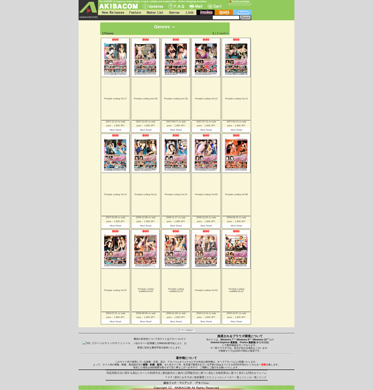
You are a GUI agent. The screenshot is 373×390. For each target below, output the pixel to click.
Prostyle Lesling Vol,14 (206, 98)
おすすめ (187, 377)
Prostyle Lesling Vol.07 (115, 290)
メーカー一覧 (231, 377)
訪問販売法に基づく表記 (199, 372)
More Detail (115, 130)
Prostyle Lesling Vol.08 (236, 194)
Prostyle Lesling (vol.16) (146, 98)
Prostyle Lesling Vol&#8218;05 (176, 290)
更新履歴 (199, 377)
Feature (135, 12)
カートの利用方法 (150, 372)
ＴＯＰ (169, 377)
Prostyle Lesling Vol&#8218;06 (146, 290)
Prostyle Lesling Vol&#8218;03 (236, 290)
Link (189, 12)
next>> (224, 33)
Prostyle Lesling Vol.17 (115, 98)
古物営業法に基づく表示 (229, 372)
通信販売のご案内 (172, 372)
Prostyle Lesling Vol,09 (206, 194)
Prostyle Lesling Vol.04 (206, 290)
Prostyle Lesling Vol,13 (236, 98)
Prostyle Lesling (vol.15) (176, 98)
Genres (174, 12)
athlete (242, 12)
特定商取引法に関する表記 (122, 372)
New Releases (112, 12)
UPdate (152, 6)
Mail (195, 6)
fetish (205, 12)
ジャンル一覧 (249, 377)
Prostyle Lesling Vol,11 (145, 194)
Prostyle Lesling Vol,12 (115, 194)
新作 (177, 377)
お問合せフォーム (256, 372)
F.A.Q (176, 6)
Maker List (155, 12)
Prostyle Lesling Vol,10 (176, 194)
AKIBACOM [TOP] (88, 17)
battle (224, 12)
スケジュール (214, 377)
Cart (214, 6)
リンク (263, 377)
